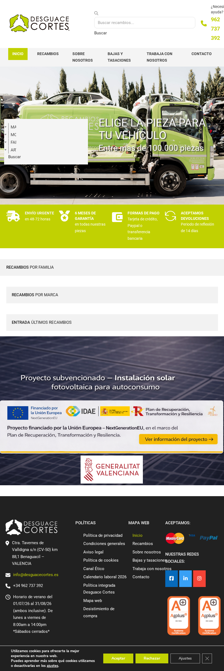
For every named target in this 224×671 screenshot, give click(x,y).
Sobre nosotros (82, 57)
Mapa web (92, 600)
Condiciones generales (104, 543)
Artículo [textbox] (13, 150)
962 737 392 (215, 28)
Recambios (48, 54)
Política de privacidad (102, 535)
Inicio (17, 54)
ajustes (52, 665)
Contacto (201, 54)
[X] (185, 578)
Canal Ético (93, 568)
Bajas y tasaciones (119, 57)
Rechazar (152, 658)
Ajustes (185, 658)
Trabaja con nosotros (159, 57)
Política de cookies (101, 560)
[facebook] (171, 578)
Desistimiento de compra (98, 612)
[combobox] (8, 127)
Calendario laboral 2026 (104, 576)
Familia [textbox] (13, 142)
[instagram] (199, 578)
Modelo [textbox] (13, 134)
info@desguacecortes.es (35, 574)
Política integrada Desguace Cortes (99, 589)
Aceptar (118, 658)
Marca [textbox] (13, 127)
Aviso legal (93, 552)
